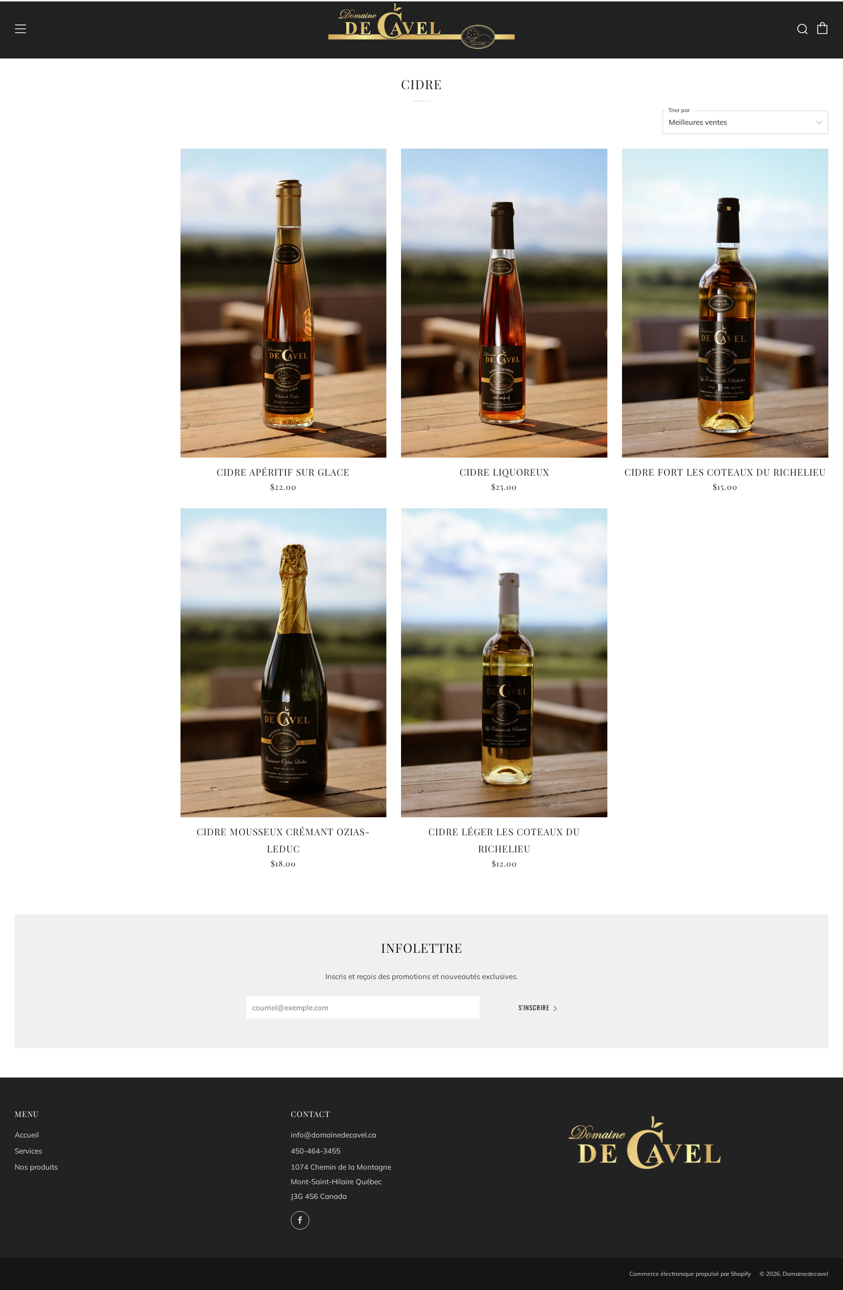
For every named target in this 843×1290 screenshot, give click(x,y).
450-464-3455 (316, 1150)
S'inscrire (534, 1007)
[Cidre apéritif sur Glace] (284, 303)
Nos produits (36, 1167)
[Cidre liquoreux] (504, 303)
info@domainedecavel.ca (333, 1134)
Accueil (27, 1134)
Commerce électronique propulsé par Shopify (690, 1273)
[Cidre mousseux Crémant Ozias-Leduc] (284, 662)
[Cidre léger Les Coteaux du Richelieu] (504, 662)
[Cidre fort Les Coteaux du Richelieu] (725, 303)
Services (28, 1150)
